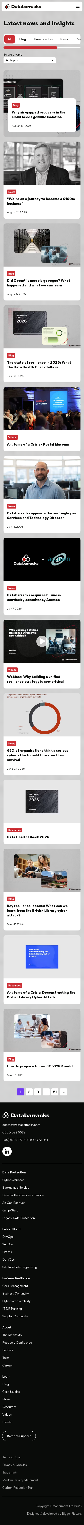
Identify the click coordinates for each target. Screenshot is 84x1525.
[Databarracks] (21, 6)
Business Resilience (16, 1278)
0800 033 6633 (13, 1132)
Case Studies (43, 39)
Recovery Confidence (17, 1342)
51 (55, 1092)
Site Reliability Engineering (19, 1267)
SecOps (7, 1244)
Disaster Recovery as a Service (23, 1195)
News (64, 39)
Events (7, 1422)
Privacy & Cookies (14, 1465)
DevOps (7, 1237)
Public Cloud (11, 1229)
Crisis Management (15, 1286)
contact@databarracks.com (21, 1125)
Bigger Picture (71, 1513)
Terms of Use (11, 1457)
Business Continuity (15, 1293)
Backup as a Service (15, 1187)
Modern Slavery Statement (20, 1480)
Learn (6, 1376)
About (6, 1327)
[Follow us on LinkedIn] (7, 1151)
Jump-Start (10, 1210)
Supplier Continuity (15, 1316)
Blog (22, 39)
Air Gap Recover (13, 1203)
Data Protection (14, 1172)
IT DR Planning (12, 1309)
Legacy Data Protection (18, 1218)
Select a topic (13, 54)
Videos (7, 1414)
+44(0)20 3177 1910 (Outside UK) (25, 1140)
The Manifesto (12, 1335)
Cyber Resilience (13, 1180)
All (10, 39)
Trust (5, 1358)
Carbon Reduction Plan (17, 1488)
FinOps (7, 1252)
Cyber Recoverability (16, 1301)
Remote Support (19, 1436)
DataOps (8, 1259)
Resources (9, 1407)
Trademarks (10, 1472)
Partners (7, 1350)
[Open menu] (77, 6)
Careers (7, 1365)
